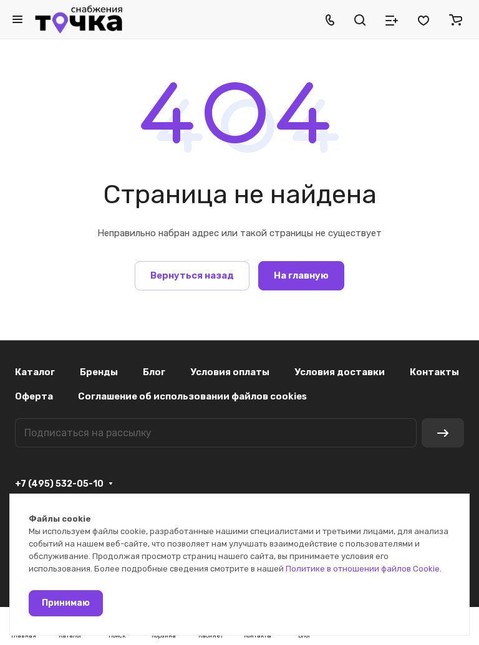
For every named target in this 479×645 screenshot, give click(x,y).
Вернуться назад (192, 275)
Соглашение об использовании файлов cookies (192, 396)
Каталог (35, 372)
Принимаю (66, 603)
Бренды (99, 372)
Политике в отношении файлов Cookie (363, 568)
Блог (154, 372)
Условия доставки (339, 372)
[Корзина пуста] (455, 19)
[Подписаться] (443, 432)
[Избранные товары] (423, 19)
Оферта (34, 396)
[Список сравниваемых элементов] (391, 19)
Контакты (434, 372)
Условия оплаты (229, 372)
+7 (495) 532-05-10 (59, 484)
